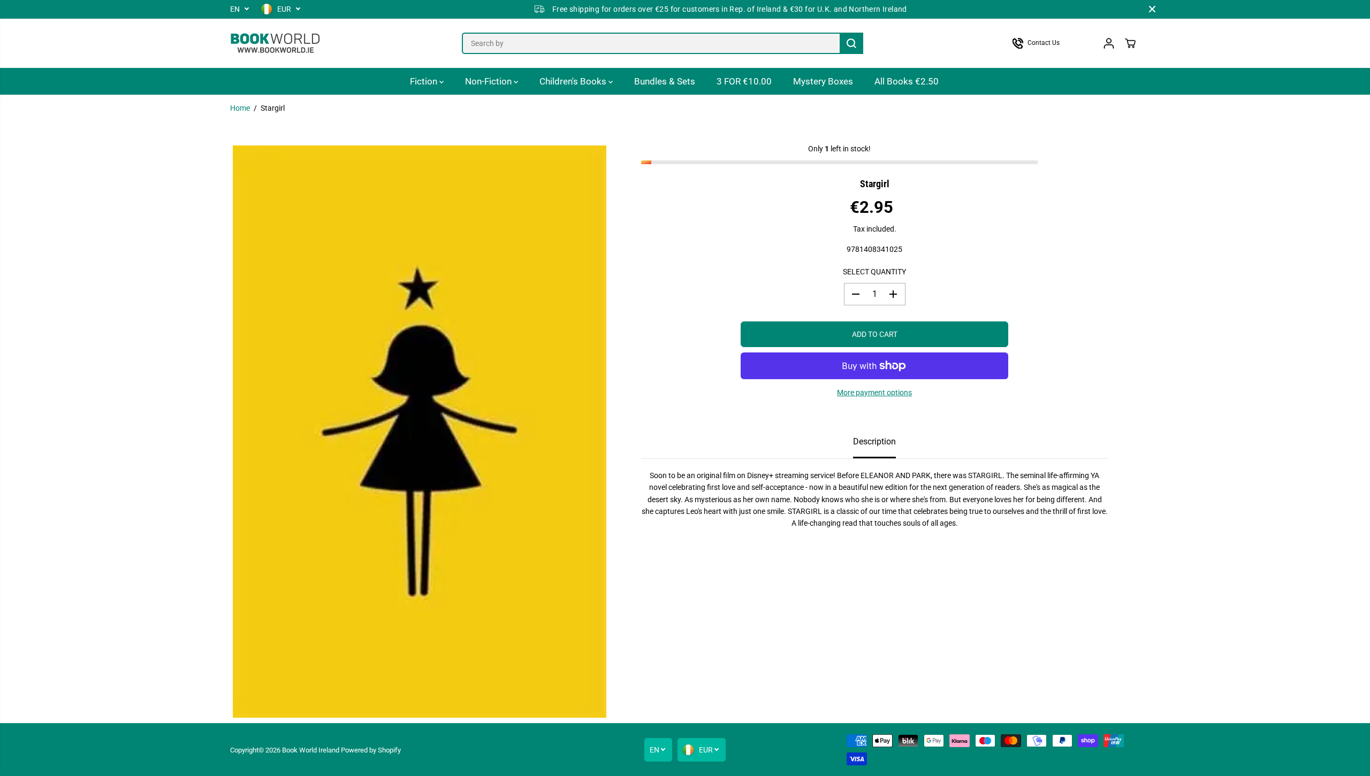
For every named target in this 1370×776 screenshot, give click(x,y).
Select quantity (874, 271)
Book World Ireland (310, 750)
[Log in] (1108, 43)
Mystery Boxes (823, 81)
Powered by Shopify (371, 750)
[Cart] (1130, 43)
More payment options (874, 392)
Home (240, 108)
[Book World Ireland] (275, 43)
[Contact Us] (1046, 43)
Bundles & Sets (664, 81)
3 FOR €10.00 (744, 81)
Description (874, 441)
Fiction (424, 81)
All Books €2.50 (906, 81)
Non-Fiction (489, 81)
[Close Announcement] (1152, 9)
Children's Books (573, 81)
